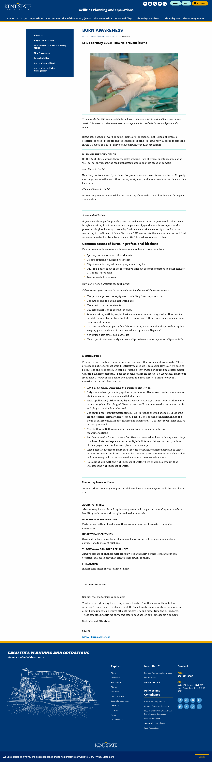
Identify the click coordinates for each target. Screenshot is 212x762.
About (113, 672)
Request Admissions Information (158, 672)
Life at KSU (115, 705)
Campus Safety (117, 696)
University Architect (44, 63)
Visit (186, 3)
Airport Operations (44, 40)
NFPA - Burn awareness (96, 636)
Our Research (117, 719)
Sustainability (41, 58)
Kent (84, 36)
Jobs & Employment (119, 700)
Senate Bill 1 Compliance (154, 723)
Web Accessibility (152, 727)
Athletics (115, 691)
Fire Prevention (42, 53)
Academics (115, 677)
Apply (175, 3)
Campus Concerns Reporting (156, 706)
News (113, 714)
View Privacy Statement (101, 756)
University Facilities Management (44, 69)
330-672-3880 (185, 676)
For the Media (150, 677)
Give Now (200, 3)
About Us (39, 35)
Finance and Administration (24, 657)
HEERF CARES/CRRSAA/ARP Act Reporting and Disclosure (158, 712)
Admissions (116, 682)
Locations (115, 710)
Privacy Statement (152, 718)
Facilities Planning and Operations (105, 9)
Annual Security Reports (154, 701)
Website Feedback (152, 682)
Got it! (202, 756)
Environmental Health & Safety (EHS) (50, 46)
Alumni (114, 686)
